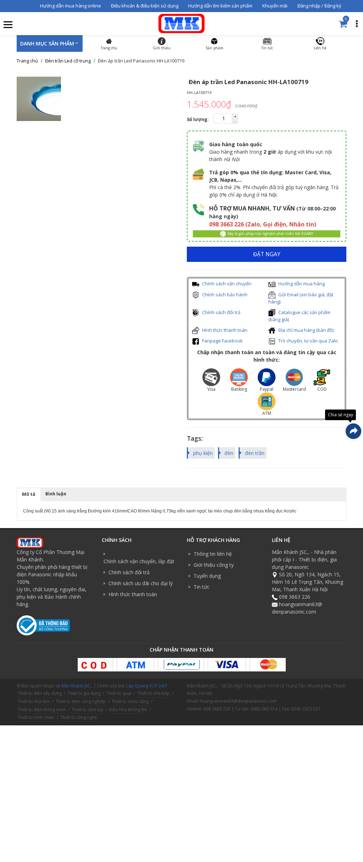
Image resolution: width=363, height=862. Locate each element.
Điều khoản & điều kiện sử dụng (144, 5)
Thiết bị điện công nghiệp (81, 701)
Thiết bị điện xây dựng (40, 693)
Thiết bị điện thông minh (42, 710)
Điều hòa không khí (128, 710)
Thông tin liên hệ (213, 553)
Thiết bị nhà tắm (34, 701)
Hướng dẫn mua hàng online (70, 5)
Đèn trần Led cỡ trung (68, 60)
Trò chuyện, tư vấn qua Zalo (307, 340)
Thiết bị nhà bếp (153, 693)
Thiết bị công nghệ (78, 717)
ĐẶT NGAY (266, 254)
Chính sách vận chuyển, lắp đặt (139, 561)
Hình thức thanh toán (224, 330)
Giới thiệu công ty (214, 564)
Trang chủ (27, 60)
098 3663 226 (294, 596)
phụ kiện (203, 453)
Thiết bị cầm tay (87, 710)
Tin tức (202, 586)
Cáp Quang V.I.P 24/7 (146, 686)
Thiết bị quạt (119, 693)
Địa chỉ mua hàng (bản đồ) (305, 330)
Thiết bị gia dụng (84, 693)
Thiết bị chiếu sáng (130, 701)
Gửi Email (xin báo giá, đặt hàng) (300, 298)
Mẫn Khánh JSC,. (77, 686)
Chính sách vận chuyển (226, 283)
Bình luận (55, 494)
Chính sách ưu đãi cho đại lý (140, 583)
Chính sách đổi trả (220, 312)
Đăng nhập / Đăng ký (319, 5)
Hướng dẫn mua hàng (301, 283)
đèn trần (254, 453)
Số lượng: (198, 119)
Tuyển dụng (207, 575)
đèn (228, 453)
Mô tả (28, 494)
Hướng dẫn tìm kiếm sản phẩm (220, 5)
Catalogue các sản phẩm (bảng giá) (299, 316)
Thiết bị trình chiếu (36, 717)
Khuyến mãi (274, 5)
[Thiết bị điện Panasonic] (181, 23)
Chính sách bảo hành (224, 294)
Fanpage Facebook (222, 340)
